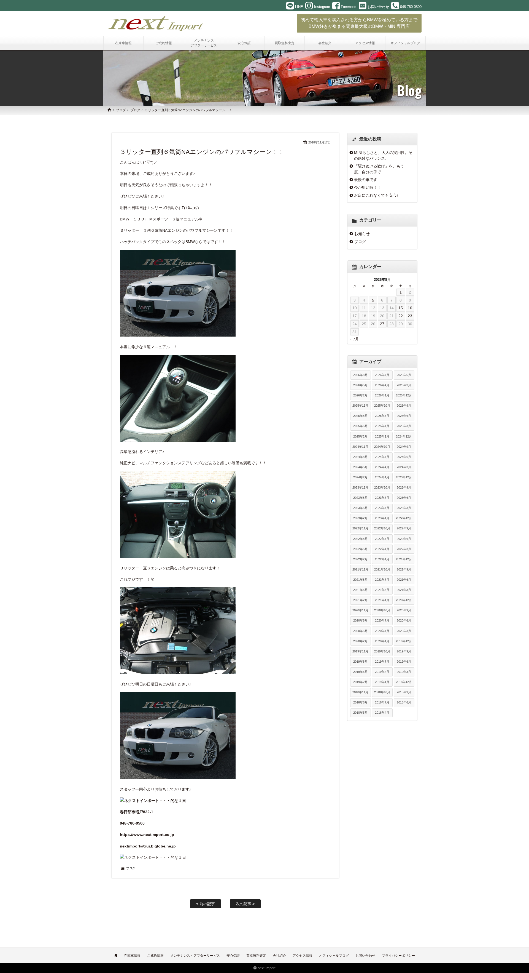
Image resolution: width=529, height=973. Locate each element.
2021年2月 (360, 600)
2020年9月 (404, 610)
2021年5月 (360, 589)
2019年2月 (360, 682)
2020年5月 (360, 631)
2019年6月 (404, 661)
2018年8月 (360, 702)
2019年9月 (404, 651)
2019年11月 (360, 651)
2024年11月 (360, 446)
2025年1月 (382, 436)
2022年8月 (360, 538)
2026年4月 (382, 385)
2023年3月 (404, 508)
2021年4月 (382, 589)
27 (382, 324)
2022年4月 (382, 549)
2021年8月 (360, 579)
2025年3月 (404, 426)
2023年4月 (382, 508)
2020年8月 (360, 620)
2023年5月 (360, 508)
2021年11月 (360, 569)
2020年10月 (382, 610)
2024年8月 (360, 456)
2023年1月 (382, 518)
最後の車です (365, 179)
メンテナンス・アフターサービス (195, 956)
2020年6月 (404, 620)
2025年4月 (382, 426)
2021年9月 (404, 569)
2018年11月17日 (319, 142)
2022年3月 (404, 549)
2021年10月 (382, 569)
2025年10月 (382, 405)
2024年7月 (382, 456)
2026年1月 (382, 395)
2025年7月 (382, 415)
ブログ (121, 110)
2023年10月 (382, 487)
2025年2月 (360, 436)
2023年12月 (404, 477)
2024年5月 (360, 467)
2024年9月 (404, 446)
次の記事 (244, 904)
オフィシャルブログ (334, 956)
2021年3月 (404, 589)
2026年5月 (360, 385)
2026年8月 (360, 375)
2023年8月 (360, 497)
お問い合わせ (365, 956)
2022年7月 (382, 538)
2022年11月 (360, 528)
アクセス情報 (302, 956)
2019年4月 (382, 671)
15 (400, 308)
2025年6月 (404, 415)
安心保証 (233, 956)
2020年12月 (404, 600)
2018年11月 (360, 692)
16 (410, 308)
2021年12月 (404, 559)
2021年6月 (404, 579)
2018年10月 (382, 692)
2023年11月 (360, 487)
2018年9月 (404, 692)
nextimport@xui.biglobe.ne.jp (148, 846)
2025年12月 (404, 395)
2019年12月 (404, 641)
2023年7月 (382, 497)
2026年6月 (404, 375)
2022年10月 (382, 528)
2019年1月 (382, 682)
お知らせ (362, 233)
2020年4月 (382, 631)
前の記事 (206, 904)
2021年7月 (382, 579)
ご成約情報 (155, 956)
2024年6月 (404, 456)
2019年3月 (404, 671)
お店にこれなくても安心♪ (376, 195)
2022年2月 (360, 559)
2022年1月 (382, 559)
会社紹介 (279, 956)
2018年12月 (404, 682)
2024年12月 (404, 436)
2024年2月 (360, 477)
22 (400, 316)
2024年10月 (382, 446)
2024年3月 (404, 467)
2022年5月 (360, 549)
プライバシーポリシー (398, 956)
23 (410, 316)
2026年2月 (360, 395)
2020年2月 (360, 641)
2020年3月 (404, 631)
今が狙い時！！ (367, 187)
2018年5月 (360, 712)
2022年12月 (404, 518)
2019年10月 (382, 651)
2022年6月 (404, 538)
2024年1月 (382, 477)
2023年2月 (360, 518)
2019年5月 (360, 671)
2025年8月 (360, 415)
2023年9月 (404, 487)
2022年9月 (404, 528)
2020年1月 (382, 641)
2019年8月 (360, 661)
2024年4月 (382, 467)
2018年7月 (382, 702)
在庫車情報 (132, 956)
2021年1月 (382, 600)
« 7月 (354, 339)
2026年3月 (404, 385)
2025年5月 (360, 426)
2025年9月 (404, 405)
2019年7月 (382, 661)
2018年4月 (382, 712)
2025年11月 (360, 405)
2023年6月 (404, 497)
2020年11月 (360, 610)
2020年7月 (382, 620)
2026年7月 (382, 375)
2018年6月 (404, 702)
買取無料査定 (256, 956)
